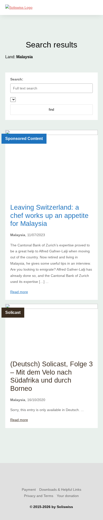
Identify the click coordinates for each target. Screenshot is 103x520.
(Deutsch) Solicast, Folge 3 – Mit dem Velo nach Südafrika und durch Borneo (51, 376)
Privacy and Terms (38, 496)
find (51, 109)
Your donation (68, 496)
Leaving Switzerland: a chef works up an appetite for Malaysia (49, 215)
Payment (29, 490)
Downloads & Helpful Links (60, 490)
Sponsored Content (24, 138)
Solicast (12, 312)
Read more (19, 292)
